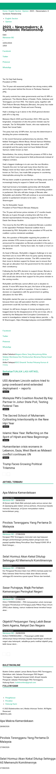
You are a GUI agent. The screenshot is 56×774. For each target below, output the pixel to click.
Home (5, 11)
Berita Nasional (8, 631)
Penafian (9, 701)
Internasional (7, 566)
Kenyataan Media (8, 498)
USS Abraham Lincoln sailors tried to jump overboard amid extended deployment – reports (26, 384)
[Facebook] (5, 692)
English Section (15, 11)
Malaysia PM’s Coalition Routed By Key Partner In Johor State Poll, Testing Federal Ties (27, 402)
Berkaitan (8, 371)
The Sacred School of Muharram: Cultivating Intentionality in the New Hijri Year (26, 419)
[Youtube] (36, 692)
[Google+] (10, 692)
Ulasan (5, 532)
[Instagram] (15, 692)
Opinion (25, 11)
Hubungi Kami (11, 704)
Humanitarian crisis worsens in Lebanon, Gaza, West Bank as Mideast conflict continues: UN (27, 450)
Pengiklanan (10, 698)
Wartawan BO (8, 37)
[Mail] (21, 692)
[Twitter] (31, 692)
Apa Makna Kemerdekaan (19, 492)
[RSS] (26, 692)
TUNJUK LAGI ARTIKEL (26, 371)
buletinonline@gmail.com (25, 682)
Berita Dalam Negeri (10, 597)
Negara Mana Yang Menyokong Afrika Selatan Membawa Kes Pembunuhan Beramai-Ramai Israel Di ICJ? (27, 357)
